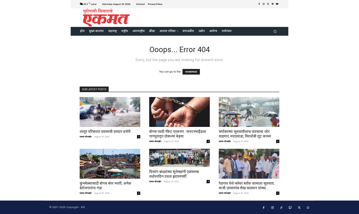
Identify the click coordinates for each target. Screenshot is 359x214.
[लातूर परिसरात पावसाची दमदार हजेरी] (110, 112)
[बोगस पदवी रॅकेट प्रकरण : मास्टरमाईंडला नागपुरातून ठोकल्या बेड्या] (179, 112)
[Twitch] (290, 207)
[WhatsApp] (308, 207)
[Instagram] (263, 4)
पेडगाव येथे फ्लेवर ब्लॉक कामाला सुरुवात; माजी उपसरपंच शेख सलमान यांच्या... (246, 185)
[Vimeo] (272, 4)
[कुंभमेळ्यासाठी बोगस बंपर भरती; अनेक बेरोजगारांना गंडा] (110, 164)
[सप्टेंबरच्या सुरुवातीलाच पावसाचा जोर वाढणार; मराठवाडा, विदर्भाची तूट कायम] (249, 112)
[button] (275, 31)
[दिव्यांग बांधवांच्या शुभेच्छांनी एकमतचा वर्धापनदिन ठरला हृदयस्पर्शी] (179, 158)
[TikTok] (281, 207)
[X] (268, 4)
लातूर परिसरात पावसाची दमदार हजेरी (105, 131)
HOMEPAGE (191, 71)
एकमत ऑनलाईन (86, 136)
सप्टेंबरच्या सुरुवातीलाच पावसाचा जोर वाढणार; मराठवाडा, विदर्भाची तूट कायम (245, 133)
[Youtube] (277, 4)
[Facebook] (259, 4)
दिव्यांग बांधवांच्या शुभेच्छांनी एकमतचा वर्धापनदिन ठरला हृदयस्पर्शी (174, 174)
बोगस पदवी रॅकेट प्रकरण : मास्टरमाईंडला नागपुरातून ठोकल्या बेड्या (177, 133)
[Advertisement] (211, 17)
